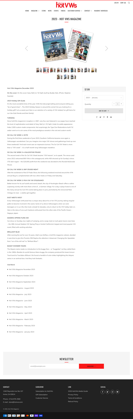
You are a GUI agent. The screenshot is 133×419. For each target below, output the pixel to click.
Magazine (34, 11)
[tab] (39, 70)
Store (44, 11)
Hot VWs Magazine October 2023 (21, 276)
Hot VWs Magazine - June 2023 (20, 301)
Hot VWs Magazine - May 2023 (20, 307)
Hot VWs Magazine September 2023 (22, 282)
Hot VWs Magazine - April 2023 (20, 313)
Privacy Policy (73, 395)
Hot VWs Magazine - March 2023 (21, 319)
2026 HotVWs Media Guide (78, 391)
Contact (87, 11)
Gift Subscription (42, 395)
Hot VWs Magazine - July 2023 (20, 294)
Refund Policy (73, 401)
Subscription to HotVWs (44, 391)
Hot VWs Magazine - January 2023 (21, 332)
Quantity (88, 104)
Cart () (123, 3)
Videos (63, 11)
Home (27, 11)
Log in (116, 3)
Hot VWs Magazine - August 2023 (21, 288)
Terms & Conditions (75, 398)
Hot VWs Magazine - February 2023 (22, 326)
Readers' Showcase (101, 11)
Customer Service (74, 11)
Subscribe (90, 366)
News (50, 11)
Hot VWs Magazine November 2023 (22, 269)
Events (56, 11)
